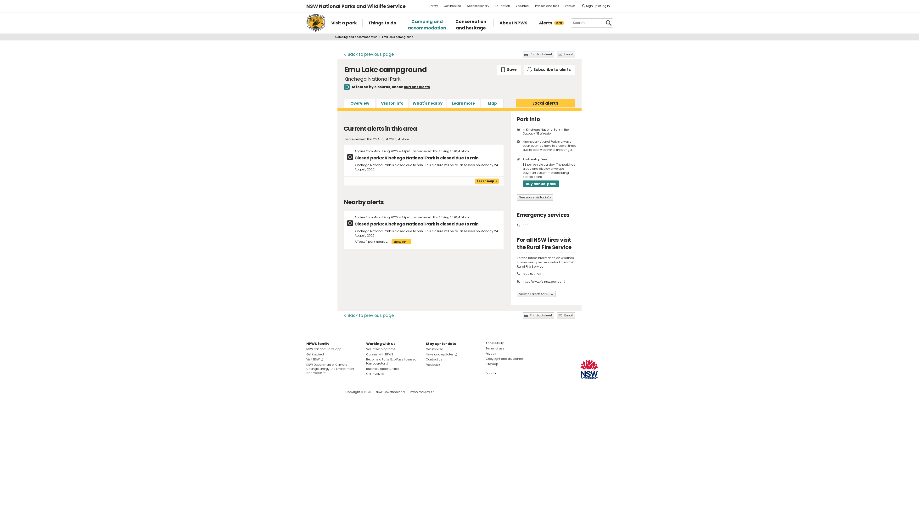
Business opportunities (382, 369)
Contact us (434, 359)
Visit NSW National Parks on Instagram (321, 392)
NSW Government (389, 392)
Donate (491, 373)
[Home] (315, 23)
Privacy (491, 354)
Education (502, 6)
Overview (359, 103)
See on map (485, 181)
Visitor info (392, 103)
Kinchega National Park (543, 130)
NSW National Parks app (323, 349)
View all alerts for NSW (536, 294)
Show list (400, 242)
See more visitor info (535, 197)
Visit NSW (313, 359)
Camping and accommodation (356, 37)
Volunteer (522, 6)
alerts (545, 103)
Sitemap (492, 364)
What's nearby (428, 103)
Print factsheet (541, 54)
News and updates (440, 354)
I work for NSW (420, 392)
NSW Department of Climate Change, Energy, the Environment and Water (330, 369)
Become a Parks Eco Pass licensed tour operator (391, 361)
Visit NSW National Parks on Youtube (331, 392)
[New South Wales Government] (589, 369)
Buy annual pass (541, 183)
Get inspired (452, 6)
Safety (433, 6)
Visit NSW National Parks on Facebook (310, 392)
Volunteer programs (380, 349)
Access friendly (478, 6)
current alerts (417, 86)
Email (568, 54)
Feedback (433, 365)
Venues (570, 6)
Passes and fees (547, 6)
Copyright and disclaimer (505, 359)
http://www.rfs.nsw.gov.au (542, 282)
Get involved (375, 374)
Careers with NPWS (379, 354)
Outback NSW (533, 133)
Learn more (463, 103)
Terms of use (495, 348)
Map (492, 103)
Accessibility (495, 343)
